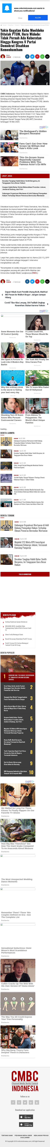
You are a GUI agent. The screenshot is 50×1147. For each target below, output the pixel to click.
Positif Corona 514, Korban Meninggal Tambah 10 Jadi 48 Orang (16, 644)
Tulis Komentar (25, 574)
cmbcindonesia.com (24, 1141)
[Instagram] (19, 1102)
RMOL (34, 273)
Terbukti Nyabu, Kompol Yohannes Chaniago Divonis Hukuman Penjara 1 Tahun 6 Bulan (29, 478)
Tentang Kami (7, 1135)
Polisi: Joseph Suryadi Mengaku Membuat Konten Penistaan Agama (28, 466)
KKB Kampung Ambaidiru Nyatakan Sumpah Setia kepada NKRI (15, 772)
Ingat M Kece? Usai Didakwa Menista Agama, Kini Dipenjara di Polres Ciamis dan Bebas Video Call (28, 503)
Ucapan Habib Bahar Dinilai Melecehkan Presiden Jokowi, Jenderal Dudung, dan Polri (14, 719)
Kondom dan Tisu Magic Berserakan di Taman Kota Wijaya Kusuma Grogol (21, 677)
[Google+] (31, 1102)
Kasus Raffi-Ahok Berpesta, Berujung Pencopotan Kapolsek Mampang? (14, 742)
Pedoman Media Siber (23, 1135)
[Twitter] (25, 1102)
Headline (8, 57)
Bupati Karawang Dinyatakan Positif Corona (18, 639)
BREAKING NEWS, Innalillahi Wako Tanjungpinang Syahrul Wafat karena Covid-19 (18, 628)
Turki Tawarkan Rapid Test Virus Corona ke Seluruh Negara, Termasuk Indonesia (15, 753)
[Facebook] (13, 1102)
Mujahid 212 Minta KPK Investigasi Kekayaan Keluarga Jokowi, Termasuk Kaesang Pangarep (31, 545)
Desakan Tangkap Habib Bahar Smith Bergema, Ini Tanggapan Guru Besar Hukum (29, 454)
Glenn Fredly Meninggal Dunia (14, 634)
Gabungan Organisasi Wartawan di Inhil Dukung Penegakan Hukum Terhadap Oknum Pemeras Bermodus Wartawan (28, 443)
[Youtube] (37, 1102)
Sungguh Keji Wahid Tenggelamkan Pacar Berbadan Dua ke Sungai (15, 698)
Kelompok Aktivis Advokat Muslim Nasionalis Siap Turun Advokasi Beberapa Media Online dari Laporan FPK (29, 492)
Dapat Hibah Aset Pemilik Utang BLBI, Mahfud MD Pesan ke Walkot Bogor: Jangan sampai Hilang (26, 295)
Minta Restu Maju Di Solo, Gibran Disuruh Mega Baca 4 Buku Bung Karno (15, 708)
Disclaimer (24, 1137)
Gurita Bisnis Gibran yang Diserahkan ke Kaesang (12, 763)
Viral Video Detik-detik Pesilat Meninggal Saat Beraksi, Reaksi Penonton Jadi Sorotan (14, 688)
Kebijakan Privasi (41, 1135)
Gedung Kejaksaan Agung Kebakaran (16, 622)
